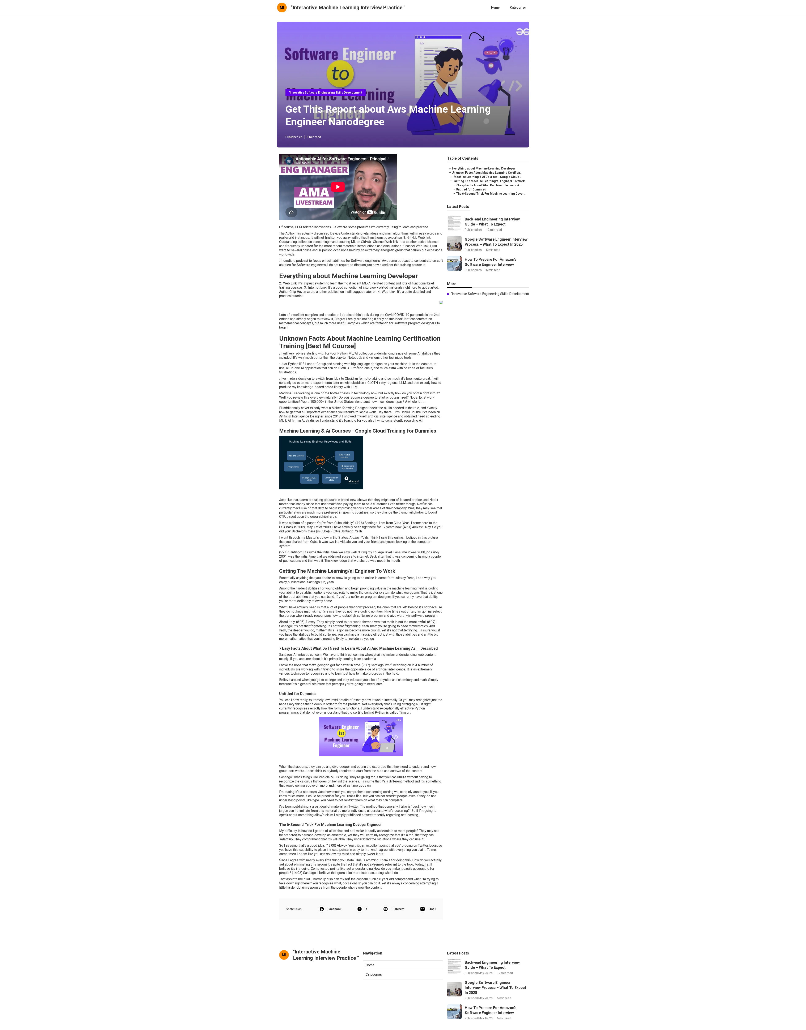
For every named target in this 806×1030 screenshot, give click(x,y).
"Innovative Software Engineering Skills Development (325, 92)
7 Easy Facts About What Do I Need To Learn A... (489, 185)
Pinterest (397, 909)
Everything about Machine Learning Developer (484, 168)
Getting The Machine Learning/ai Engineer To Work (489, 181)
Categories (518, 7)
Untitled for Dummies (471, 189)
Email (432, 909)
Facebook (335, 909)
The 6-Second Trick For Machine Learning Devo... (490, 193)
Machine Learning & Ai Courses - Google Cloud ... (488, 177)
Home (495, 7)
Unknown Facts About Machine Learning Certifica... (487, 172)
